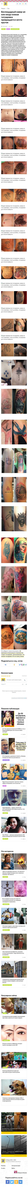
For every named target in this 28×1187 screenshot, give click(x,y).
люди (5, 734)
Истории (6, 760)
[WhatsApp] (24, 664)
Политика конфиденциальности (13, 1161)
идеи (5, 1067)
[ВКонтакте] (5, 664)
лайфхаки (6, 1040)
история (6, 957)
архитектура (7, 985)
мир (4, 1013)
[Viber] (22, 664)
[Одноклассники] (14, 664)
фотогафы (6, 930)
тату (8, 8)
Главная (3, 8)
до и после (15, 29)
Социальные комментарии (19, 698)
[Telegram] (26, 664)
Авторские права (16, 1165)
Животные (6, 1094)
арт (8, 29)
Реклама (3, 1165)
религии (5, 904)
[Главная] (5, 4)
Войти (13, 1168)
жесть (5, 838)
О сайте (3, 1168)
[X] (20, 664)
